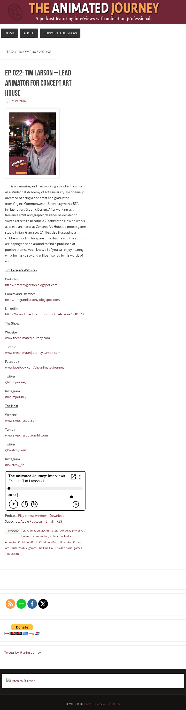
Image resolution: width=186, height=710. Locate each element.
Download (57, 515)
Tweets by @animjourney (22, 652)
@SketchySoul (15, 450)
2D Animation (31, 530)
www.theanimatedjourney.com (27, 338)
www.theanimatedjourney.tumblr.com (33, 352)
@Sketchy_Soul (16, 465)
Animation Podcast (62, 536)
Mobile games (27, 548)
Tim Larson (12, 553)
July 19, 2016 (17, 101)
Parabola (91, 704)
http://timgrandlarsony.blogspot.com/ (32, 299)
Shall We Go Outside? (51, 548)
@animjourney (15, 382)
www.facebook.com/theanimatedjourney (34, 367)
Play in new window (32, 515)
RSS (59, 521)
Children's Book (28, 542)
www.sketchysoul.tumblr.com (26, 435)
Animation (41, 536)
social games (74, 548)
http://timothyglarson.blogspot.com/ (32, 285)
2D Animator (49, 530)
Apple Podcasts (32, 521)
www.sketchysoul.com (21, 420)
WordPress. (112, 704)
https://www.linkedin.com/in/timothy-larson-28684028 (44, 314)
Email (50, 521)
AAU (61, 530)
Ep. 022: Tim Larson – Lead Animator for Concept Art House (38, 82)
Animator (11, 542)
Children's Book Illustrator (55, 542)
